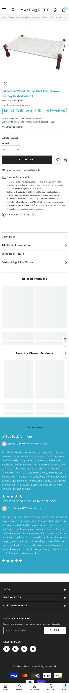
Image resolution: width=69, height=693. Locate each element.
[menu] (4, 10)
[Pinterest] (24, 649)
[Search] (13, 10)
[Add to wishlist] (58, 160)
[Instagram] (15, 649)
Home (4, 17)
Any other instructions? (12, 127)
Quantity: (6, 143)
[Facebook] (6, 649)
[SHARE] (64, 160)
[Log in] (55, 10)
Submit (54, 630)
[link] (18, 338)
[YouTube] (33, 649)
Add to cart (27, 160)
